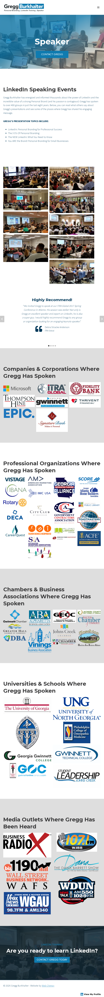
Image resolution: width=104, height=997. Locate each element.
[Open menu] (98, 7)
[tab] (48, 345)
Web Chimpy (48, 985)
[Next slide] (102, 319)
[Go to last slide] (2, 319)
